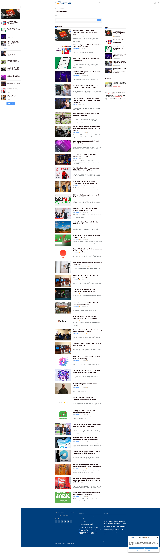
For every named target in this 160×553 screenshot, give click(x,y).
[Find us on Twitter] (59, 521)
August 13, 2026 (83, 279)
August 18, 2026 (83, 198)
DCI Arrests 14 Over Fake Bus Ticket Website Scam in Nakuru (13, 82)
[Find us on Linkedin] (68, 521)
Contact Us (124, 541)
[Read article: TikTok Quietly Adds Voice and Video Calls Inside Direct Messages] (63, 361)
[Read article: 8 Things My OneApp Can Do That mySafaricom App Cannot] (63, 415)
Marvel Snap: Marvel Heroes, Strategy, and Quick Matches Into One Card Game (90, 523)
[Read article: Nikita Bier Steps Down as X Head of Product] (63, 388)
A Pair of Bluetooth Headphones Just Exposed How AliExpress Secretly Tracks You (10, 14)
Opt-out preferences (141, 550)
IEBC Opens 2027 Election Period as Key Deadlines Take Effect (13, 61)
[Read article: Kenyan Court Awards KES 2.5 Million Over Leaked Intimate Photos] (63, 308)
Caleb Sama (76, 374)
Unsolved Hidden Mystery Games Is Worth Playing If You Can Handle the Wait (89, 533)
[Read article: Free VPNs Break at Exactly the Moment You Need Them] (63, 267)
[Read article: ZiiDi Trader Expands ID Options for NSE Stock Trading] (63, 63)
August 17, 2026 (83, 225)
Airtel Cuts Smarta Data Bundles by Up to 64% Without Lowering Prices (13, 89)
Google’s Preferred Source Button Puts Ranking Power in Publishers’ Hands (13, 42)
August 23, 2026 (82, 36)
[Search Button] (158, 2)
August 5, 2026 (83, 441)
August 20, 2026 (85, 266)
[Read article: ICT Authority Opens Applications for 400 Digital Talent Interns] (63, 200)
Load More (10, 103)
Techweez (76, 36)
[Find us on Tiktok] (71, 521)
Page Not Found (61, 8)
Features (92, 2)
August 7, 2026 (83, 374)
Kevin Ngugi (76, 48)
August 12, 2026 (83, 293)
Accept (143, 548)
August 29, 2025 (119, 96)
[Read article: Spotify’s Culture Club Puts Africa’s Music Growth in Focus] (63, 146)
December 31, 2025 (117, 86)
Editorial (98, 2)
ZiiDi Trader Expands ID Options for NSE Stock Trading (13, 29)
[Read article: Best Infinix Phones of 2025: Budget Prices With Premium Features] (108, 84)
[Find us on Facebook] (56, 521)
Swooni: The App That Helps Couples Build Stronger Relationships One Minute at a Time (89, 527)
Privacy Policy (147, 550)
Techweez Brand (110, 541)
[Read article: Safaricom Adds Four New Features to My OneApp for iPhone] (63, 240)
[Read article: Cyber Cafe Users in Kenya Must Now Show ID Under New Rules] (63, 348)
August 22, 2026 (83, 48)
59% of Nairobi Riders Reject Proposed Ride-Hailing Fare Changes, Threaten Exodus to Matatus (13, 69)
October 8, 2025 (111, 93)
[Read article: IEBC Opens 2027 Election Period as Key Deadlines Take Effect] (63, 118)
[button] (157, 537)
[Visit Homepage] (63, 3)
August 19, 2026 (81, 158)
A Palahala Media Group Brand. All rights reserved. (64, 543)
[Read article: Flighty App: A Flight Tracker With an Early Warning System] (63, 76)
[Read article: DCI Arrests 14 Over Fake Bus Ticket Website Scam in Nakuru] (63, 159)
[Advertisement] (115, 15)
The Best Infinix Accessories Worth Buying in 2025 (115, 88)
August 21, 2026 (83, 62)
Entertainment (81, 2)
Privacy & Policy (117, 541)
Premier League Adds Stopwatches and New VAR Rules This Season (12, 22)
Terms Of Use (102, 541)
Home (56, 8)
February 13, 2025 (108, 103)
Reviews (87, 2)
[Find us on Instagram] (62, 521)
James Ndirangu (77, 266)
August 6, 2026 (83, 414)
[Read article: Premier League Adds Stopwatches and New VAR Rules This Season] (63, 49)
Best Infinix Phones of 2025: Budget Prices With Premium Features (119, 84)
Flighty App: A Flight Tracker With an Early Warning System (13, 35)
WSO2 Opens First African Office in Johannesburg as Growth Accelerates (12, 97)
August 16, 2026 (83, 252)
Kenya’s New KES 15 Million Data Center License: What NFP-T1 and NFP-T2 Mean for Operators (13, 53)
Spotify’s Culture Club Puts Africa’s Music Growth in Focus (13, 76)
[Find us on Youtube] (65, 521)
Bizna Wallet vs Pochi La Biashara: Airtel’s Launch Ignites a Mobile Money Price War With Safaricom (86, 480)
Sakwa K (75, 104)
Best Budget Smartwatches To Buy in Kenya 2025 (115, 101)
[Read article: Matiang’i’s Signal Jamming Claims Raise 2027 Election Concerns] (63, 227)
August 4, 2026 (82, 468)
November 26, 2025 (108, 90)
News (75, 2)
